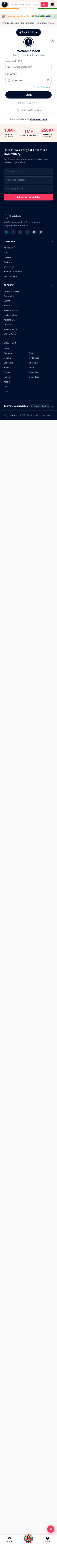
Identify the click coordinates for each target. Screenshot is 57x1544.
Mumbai (7, 358)
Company (9, 241)
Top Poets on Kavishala (28, 406)
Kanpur (7, 381)
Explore (9, 285)
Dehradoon (34, 377)
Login (28, 94)
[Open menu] (52, 4)
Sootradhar (9, 296)
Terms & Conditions (13, 271)
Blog (6, 252)
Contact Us (9, 266)
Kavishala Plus (10, 329)
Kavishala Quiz (10, 315)
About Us (8, 247)
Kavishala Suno (11, 310)
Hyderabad (34, 358)
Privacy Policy (10, 276)
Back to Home (29, 32)
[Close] (52, 40)
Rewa (6, 367)
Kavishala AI (9, 319)
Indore (32, 367)
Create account (38, 119)
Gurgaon (8, 353)
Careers (7, 257)
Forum (7, 305)
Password (11, 74)
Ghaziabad (34, 372)
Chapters (10, 343)
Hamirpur (8, 377)
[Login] (50, 1529)
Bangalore (8, 362)
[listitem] (6, 232)
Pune (31, 353)
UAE (6, 391)
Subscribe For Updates (28, 197)
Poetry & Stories (11, 291)
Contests (8, 324)
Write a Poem (10, 334)
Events (7, 300)
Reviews (8, 262)
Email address (13, 61)
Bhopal (7, 372)
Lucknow (33, 362)
